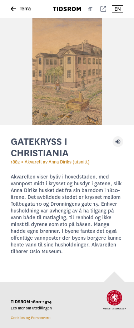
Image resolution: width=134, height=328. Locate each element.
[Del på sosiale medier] (103, 9)
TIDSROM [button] (67, 9)
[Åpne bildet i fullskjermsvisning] (67, 71)
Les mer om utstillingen (31, 308)
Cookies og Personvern (30, 317)
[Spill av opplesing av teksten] (118, 141)
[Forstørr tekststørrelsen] (90, 9)
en (117, 9)
